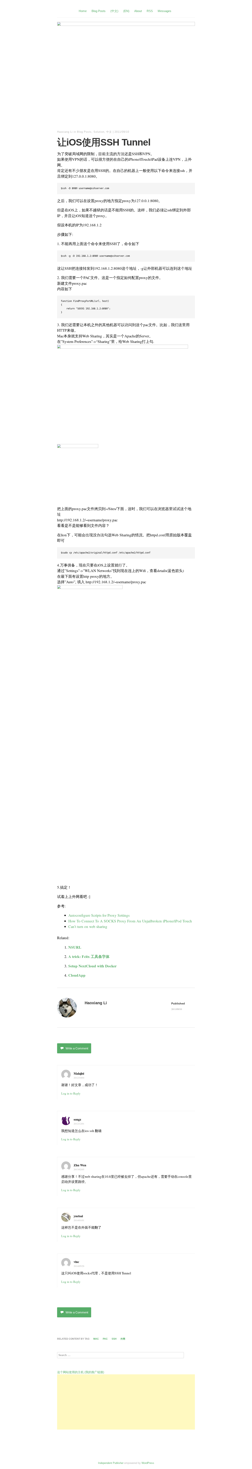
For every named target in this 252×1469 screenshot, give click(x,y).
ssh (114, 1338)
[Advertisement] (126, 1402)
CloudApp (76, 975)
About (138, 11)
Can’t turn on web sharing (87, 926)
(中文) (114, 11)
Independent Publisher (110, 1463)
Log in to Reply (71, 1093)
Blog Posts (99, 11)
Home (83, 11)
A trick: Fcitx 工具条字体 (88, 956)
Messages (164, 11)
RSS (150, 11)
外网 (122, 1338)
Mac (96, 1338)
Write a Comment (77, 1048)
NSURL (74, 947)
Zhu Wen (80, 1165)
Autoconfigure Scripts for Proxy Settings (99, 915)
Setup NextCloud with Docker (92, 966)
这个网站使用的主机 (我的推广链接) (80, 1372)
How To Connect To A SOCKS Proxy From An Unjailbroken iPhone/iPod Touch (130, 920)
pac (105, 1338)
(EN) (126, 11)
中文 (109, 131)
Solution (99, 131)
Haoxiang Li (65, 131)
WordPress (148, 1463)
